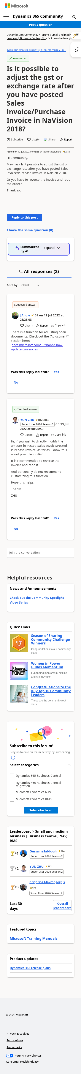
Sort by (12, 285)
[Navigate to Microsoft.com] (16, 5)
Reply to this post (24, 217)
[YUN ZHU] (15, 420)
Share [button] (52, 139)
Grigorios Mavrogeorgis (47, 882)
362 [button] (50, 866)
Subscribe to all (40, 810)
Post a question (40, 25)
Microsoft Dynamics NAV (33, 792)
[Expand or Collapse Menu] (6, 16)
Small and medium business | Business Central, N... (40, 36)
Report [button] (68, 139)
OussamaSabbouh (43, 851)
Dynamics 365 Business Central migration (38, 784)
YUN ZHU (27, 420)
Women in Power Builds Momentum (47, 665)
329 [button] (34, 888)
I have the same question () (30, 230)
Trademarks (14, 1047)
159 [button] (35, 315)
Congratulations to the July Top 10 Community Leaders (51, 691)
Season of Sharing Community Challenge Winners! (50, 639)
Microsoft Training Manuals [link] (33, 938)
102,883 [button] (43, 420)
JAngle (25, 315)
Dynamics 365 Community (38, 16)
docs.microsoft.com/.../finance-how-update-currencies (37, 347)
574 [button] (63, 851)
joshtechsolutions (52, 151)
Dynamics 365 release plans (30, 968)
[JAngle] (15, 315)
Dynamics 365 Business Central (38, 776)
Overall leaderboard (62, 905)
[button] (74, 17)
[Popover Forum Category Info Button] (13, 757)
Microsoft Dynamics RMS (34, 799)
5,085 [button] (67, 151)
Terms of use (15, 1040)
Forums (44, 35)
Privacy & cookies (18, 1033)
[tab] (39, 273)
